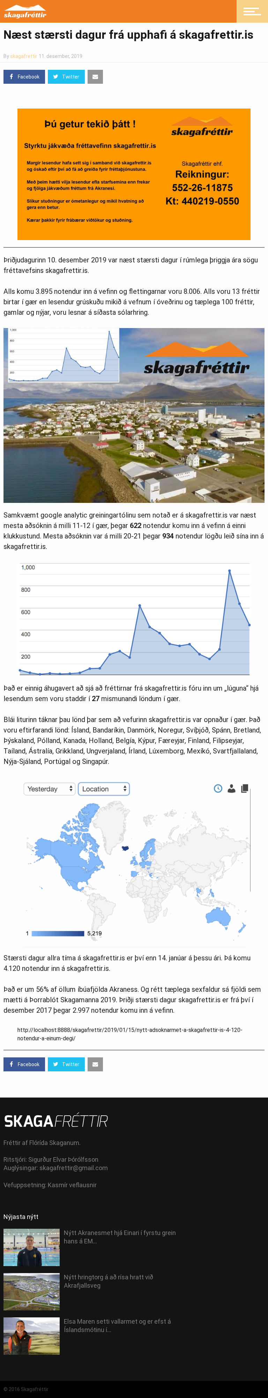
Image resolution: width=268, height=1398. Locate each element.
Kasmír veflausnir (72, 1185)
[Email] (95, 77)
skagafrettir (23, 56)
